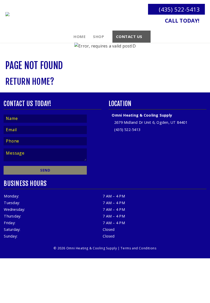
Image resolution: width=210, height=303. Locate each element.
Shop (98, 36)
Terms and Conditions (138, 248)
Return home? (30, 82)
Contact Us (129, 36)
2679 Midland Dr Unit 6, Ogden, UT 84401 (150, 122)
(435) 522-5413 (178, 9)
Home (80, 36)
